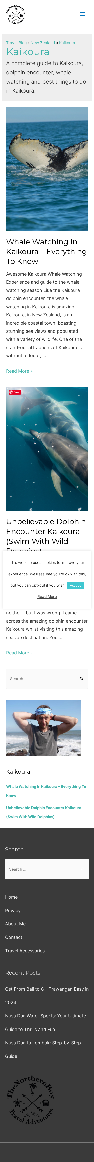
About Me (15, 923)
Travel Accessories (25, 950)
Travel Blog (16, 42)
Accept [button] (75, 585)
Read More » (19, 371)
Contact (13, 937)
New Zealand (43, 42)
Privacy (13, 910)
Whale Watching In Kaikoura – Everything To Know (46, 251)
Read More (47, 596)
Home (11, 897)
